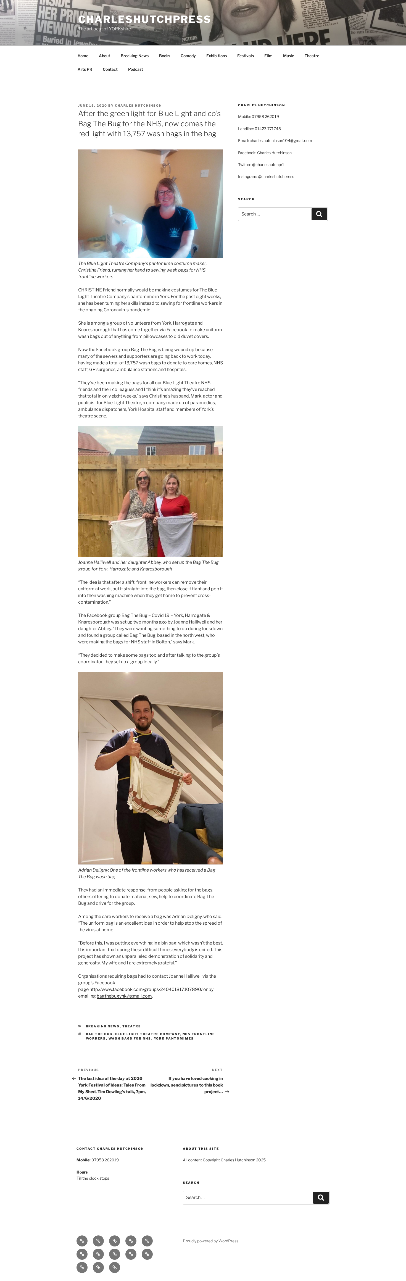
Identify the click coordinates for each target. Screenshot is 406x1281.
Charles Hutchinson (138, 105)
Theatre (312, 55)
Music (288, 55)
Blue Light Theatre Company (147, 1034)
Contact (110, 69)
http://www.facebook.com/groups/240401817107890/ (145, 989)
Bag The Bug (99, 1034)
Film (268, 55)
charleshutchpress (144, 19)
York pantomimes (174, 1038)
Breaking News (135, 55)
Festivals (245, 55)
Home (83, 55)
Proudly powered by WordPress (210, 1240)
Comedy (188, 55)
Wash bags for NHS (130, 1038)
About (104, 55)
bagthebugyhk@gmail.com (124, 996)
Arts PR (85, 69)
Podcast (135, 69)
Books (164, 55)
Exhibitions (216, 55)
